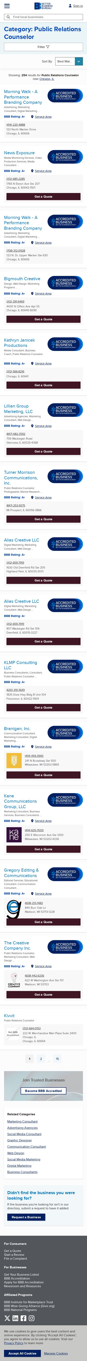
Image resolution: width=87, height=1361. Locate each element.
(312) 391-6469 (15, 301)
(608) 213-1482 (34, 903)
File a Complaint (15, 1258)
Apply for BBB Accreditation (24, 1282)
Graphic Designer (19, 1140)
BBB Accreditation (17, 1278)
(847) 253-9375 (15, 505)
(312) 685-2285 (15, 179)
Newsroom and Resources (22, 1286)
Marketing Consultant (22, 1121)
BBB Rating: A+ (14, 116)
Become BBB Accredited (43, 1091)
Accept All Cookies (22, 1353)
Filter (41, 47)
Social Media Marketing (23, 1159)
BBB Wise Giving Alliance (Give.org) (29, 1306)
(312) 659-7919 (15, 562)
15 (59, 1059)
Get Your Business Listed (21, 1274)
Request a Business (26, 1217)
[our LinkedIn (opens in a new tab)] (15, 1320)
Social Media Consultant (24, 1134)
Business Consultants (22, 1172)
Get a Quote (43, 196)
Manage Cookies (56, 1353)
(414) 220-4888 (15, 125)
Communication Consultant (26, 1146)
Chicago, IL (46, 79)
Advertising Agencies (22, 1127)
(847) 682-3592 (15, 434)
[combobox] (69, 61)
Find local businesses (28, 17)
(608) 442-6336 (34, 975)
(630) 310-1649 (15, 690)
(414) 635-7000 (34, 830)
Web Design (15, 1153)
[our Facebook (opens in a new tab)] (23, 1320)
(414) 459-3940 (34, 756)
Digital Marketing (19, 1165)
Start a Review (14, 1254)
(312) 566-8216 (15, 371)
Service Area (43, 117)
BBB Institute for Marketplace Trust (28, 1302)
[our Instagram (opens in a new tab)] (31, 1320)
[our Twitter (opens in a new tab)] (7, 1320)
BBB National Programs (20, 1309)
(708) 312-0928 (15, 250)
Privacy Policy (13, 1343)
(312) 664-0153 (32, 1028)
